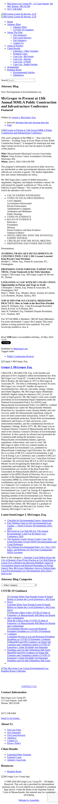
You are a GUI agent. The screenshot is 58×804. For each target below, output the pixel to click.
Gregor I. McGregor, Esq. (24, 117)
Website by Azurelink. (29, 800)
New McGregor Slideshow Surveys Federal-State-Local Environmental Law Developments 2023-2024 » (28, 569)
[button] (14, 24)
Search (4, 80)
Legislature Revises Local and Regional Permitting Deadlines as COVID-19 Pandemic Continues (31, 638)
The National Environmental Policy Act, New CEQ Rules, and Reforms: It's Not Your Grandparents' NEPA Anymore (31, 550)
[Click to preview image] (29, 133)
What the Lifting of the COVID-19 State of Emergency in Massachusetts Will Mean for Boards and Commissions (31, 623)
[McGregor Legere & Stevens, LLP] (18, 15)
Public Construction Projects (20, 356)
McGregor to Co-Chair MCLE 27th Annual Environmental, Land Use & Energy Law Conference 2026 (27, 534)
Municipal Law (20, 348)
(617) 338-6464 (14, 9)
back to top (6, 573)
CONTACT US (29, 686)
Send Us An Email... (11, 718)
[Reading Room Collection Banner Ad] (29, 671)
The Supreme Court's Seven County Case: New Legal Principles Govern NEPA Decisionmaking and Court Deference (32, 542)
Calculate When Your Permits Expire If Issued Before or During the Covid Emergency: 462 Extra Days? (31, 607)
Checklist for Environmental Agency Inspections (30, 520)
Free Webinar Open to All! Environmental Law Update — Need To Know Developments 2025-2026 (29, 526)
